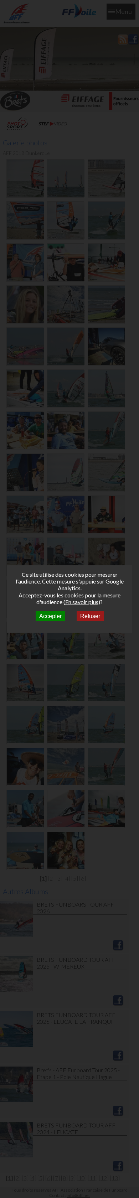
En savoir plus (81, 601)
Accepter (50, 616)
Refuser (90, 616)
